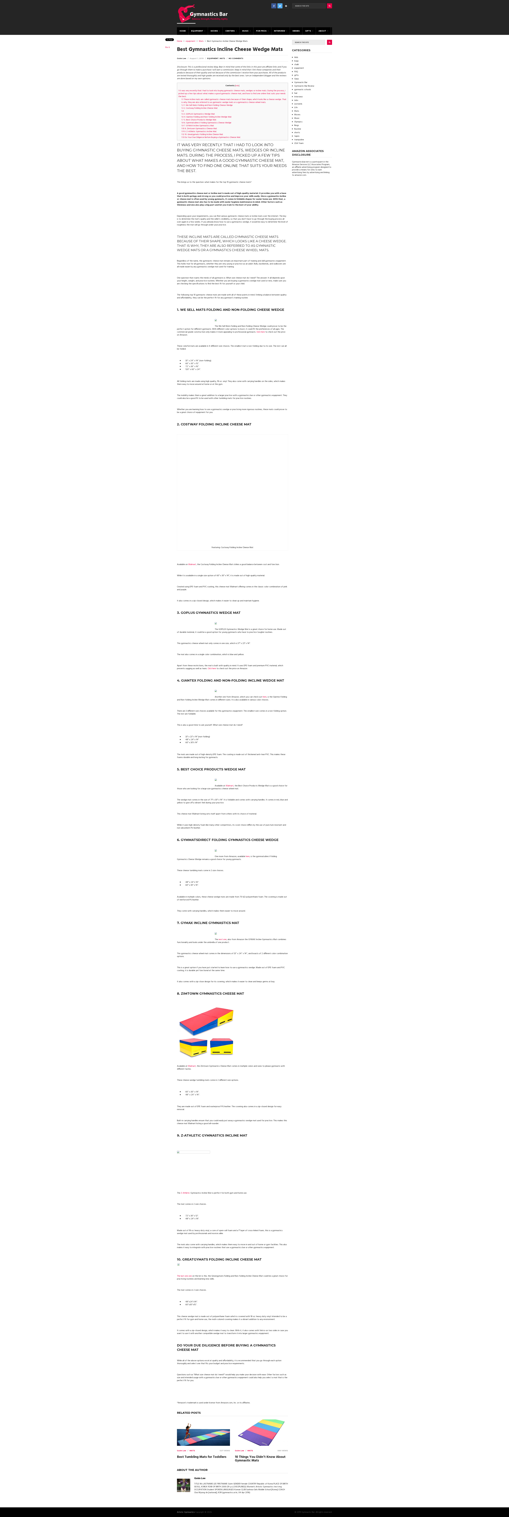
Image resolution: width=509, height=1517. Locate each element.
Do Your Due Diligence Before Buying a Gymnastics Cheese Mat (210, 137)
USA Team (299, 143)
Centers (230, 31)
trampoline (299, 139)
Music (245, 31)
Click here (260, 332)
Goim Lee (181, 58)
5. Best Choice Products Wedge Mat (198, 119)
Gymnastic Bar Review (304, 86)
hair (295, 93)
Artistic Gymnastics (186, 1512)
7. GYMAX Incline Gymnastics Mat (197, 125)
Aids (296, 57)
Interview (279, 31)
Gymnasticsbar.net (300, 162)
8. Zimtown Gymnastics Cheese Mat (199, 128)
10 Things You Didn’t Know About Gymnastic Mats (260, 1458)
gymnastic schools (302, 89)
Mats (201, 41)
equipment (197, 31)
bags (296, 61)
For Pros (261, 31)
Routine (297, 129)
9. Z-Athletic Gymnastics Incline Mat (199, 131)
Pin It (167, 47)
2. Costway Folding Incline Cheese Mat (199, 108)
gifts (308, 31)
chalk (296, 64)
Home (183, 31)
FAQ (296, 71)
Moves (214, 31)
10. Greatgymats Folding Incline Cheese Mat (202, 134)
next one (223, 939)
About (322, 31)
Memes (296, 31)
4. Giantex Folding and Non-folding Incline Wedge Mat (206, 117)
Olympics (298, 122)
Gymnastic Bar (300, 82)
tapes (296, 136)
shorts (297, 132)
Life (296, 107)
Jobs (296, 100)
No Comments (236, 58)
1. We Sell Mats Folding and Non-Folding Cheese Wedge (207, 105)
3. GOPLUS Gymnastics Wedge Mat (198, 114)
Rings (296, 125)
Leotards (298, 104)
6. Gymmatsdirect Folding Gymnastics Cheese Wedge (206, 122)
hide (237, 85)
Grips (296, 79)
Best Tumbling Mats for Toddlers (201, 1457)
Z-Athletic (185, 1193)
